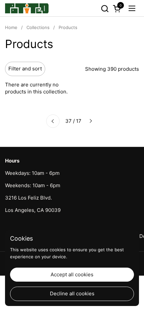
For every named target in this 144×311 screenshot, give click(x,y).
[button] (104, 8)
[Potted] (27, 8)
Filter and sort (25, 68)
